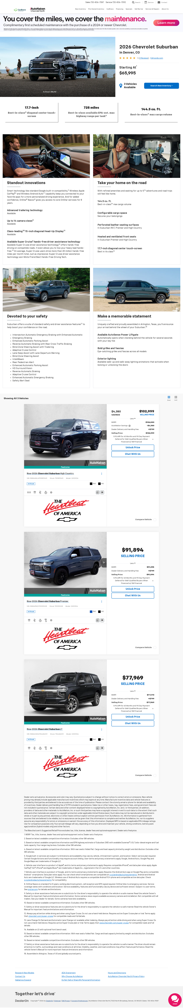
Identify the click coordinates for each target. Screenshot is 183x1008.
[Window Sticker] (102, 492)
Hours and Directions (117, 973)
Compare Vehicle (143, 520)
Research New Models (24, 973)
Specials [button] (129, 9)
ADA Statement (69, 973)
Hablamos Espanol (23, 980)
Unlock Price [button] (133, 447)
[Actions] (101, 473)
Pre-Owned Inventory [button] (96, 9)
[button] (104, 435)
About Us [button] (165, 9)
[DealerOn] (22, 1001)
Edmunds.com (157, 58)
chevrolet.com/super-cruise (41, 916)
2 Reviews (144, 58)
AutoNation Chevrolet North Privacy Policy (126, 976)
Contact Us (20, 976)
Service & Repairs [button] (152, 9)
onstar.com (33, 889)
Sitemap (57, 1001)
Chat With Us (133, 454)
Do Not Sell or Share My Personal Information (81, 980)
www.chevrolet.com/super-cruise (114, 923)
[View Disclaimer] (51, 492)
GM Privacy (66, 1001)
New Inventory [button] (80, 9)
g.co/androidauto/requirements (123, 875)
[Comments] (98, 492)
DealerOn (49, 1001)
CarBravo (110, 9)
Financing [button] (119, 9)
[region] (132, 432)
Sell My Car (139, 9)
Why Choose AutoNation (72, 976)
